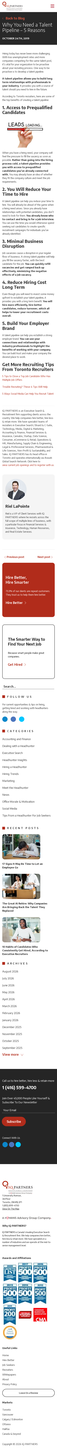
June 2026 (8, 985)
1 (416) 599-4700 (19, 1087)
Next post (44, 557)
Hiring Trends (10, 774)
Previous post (15, 557)
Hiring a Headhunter (14, 767)
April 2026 (8, 999)
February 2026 (11, 1013)
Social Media (9, 808)
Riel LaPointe (17, 506)
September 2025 (12, 1047)
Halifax (6, 1429)
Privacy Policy (9, 1384)
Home (5, 1355)
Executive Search (12, 753)
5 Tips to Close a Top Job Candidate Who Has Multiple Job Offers (26, 378)
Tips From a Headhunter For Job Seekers (26, 815)
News (5, 794)
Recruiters (7, 1369)
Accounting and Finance (16, 739)
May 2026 (8, 992)
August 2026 (10, 971)
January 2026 (10, 1020)
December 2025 (11, 1027)
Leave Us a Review (28, 1393)
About (5, 1379)
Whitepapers (9, 1374)
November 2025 (12, 1034)
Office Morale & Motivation (18, 801)
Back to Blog (15, 18)
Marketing (8, 780)
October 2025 (10, 1041)
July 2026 (8, 978)
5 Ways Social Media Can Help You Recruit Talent (28, 393)
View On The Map (10, 1209)
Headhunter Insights (14, 760)
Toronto (6, 1409)
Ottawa (6, 1424)
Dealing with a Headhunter (18, 746)
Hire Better (8, 1360)
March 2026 (9, 1006)
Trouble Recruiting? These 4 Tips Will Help (25, 386)
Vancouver (7, 1414)
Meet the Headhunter (15, 787)
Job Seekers (8, 1364)
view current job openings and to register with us (28, 465)
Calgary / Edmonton (12, 1419)
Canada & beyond (11, 1433)
